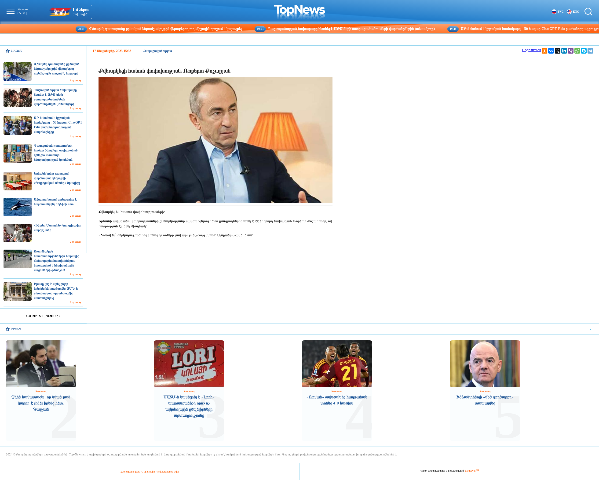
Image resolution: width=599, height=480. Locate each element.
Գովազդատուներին (167, 471)
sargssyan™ (472, 470)
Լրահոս (16, 50)
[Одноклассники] (544, 51)
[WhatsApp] (577, 51)
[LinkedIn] (564, 51)
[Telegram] (590, 51)
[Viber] (570, 51)
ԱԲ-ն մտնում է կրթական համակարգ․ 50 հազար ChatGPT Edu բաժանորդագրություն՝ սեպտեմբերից (510, 29)
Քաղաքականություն (157, 51)
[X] (557, 51)
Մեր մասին (148, 471)
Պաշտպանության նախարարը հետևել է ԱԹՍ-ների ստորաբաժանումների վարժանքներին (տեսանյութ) (318, 29)
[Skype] (584, 51)
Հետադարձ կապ (130, 471)
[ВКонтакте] (551, 51)
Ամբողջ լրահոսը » (43, 316)
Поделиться (531, 50)
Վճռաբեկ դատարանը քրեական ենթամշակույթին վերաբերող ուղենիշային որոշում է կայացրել (132, 29)
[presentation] (582, 329)
